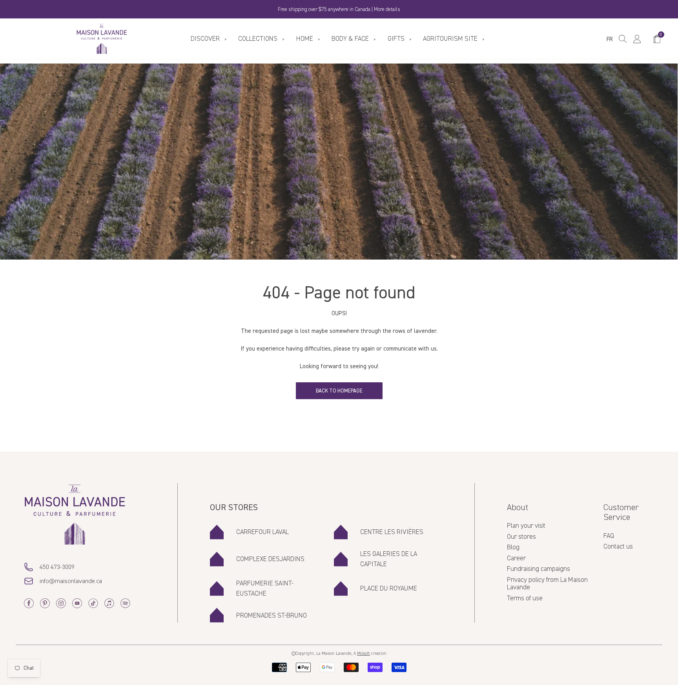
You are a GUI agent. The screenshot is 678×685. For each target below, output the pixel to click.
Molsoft (363, 653)
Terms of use (525, 598)
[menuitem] (210, 39)
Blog (513, 547)
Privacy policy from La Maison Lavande (547, 584)
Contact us (618, 547)
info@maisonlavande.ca (71, 581)
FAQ (608, 536)
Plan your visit (526, 526)
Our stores (521, 537)
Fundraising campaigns (538, 569)
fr (610, 39)
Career (516, 558)
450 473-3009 (57, 567)
